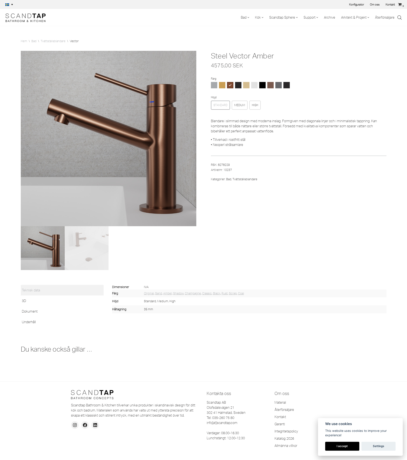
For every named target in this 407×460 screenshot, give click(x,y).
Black (216, 293)
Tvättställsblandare (53, 41)
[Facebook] (85, 425)
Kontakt (390, 4)
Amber (167, 293)
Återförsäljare (384, 17)
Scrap (233, 293)
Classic (207, 293)
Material (280, 402)
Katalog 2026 (284, 438)
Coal (241, 293)
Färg (213, 78)
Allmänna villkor (286, 445)
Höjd (213, 97)
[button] (9, 4)
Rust (225, 293)
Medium (239, 105)
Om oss (375, 4)
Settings (378, 446)
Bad (33, 41)
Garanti (280, 424)
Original (149, 293)
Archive (329, 17)
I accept (342, 446)
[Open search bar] (399, 17)
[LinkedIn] (95, 425)
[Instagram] (75, 425)
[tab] (62, 290)
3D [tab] (24, 301)
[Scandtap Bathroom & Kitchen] (24, 17)
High (255, 105)
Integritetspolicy (286, 431)
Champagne (193, 293)
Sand (158, 293)
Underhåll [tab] (29, 322)
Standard (220, 105)
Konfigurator (356, 4)
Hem (24, 41)
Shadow (178, 293)
